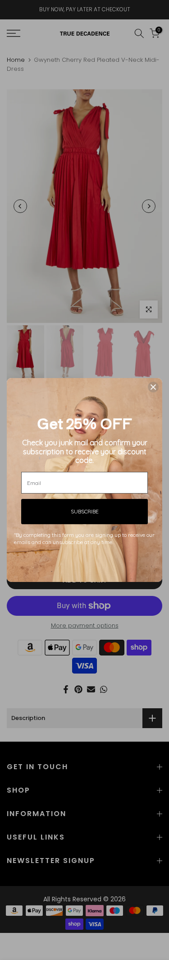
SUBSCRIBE (85, 511)
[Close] (153, 387)
